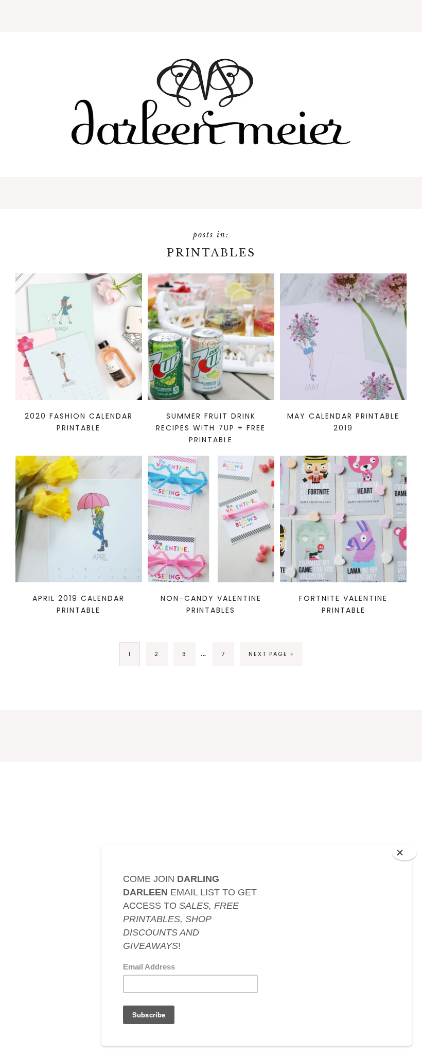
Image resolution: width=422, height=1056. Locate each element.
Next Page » (271, 657)
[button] (211, 16)
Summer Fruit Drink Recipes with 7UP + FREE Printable (211, 428)
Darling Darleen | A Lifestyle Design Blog (211, 102)
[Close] (404, 852)
